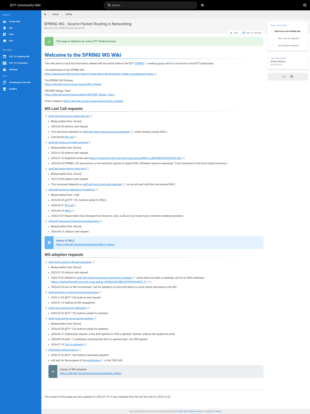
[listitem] (288, 31)
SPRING (139, 63)
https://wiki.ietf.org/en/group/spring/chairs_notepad (93, 101)
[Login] (305, 5)
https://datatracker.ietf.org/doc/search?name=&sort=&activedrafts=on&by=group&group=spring (99, 73)
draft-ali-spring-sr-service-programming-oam (73, 292)
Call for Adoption (74, 344)
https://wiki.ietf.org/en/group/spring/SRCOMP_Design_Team (79, 94)
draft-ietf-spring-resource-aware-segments (106, 131)
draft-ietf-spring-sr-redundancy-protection (71, 189)
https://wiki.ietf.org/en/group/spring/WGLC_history (85, 244)
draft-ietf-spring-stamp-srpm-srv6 (67, 168)
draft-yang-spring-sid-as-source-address (70, 318)
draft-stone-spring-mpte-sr (63, 349)
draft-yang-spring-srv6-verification (67, 308)
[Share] (284, 77)
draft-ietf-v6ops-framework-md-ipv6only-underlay (104, 277)
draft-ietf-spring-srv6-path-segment (68, 142)
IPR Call (69, 137)
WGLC (68, 210)
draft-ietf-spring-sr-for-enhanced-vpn (68, 116)
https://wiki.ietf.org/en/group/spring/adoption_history (91, 373)
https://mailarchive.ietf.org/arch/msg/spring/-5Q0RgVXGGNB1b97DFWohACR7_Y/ (99, 281)
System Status (196, 411)
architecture (93, 360)
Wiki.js (219, 411)
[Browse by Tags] (203, 5)
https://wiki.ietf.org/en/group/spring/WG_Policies (73, 84)
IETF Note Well (181, 411)
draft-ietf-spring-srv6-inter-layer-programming (73, 221)
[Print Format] (291, 77)
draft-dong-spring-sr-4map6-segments (69, 262)
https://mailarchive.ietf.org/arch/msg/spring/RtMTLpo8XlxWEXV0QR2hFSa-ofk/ (135, 158)
